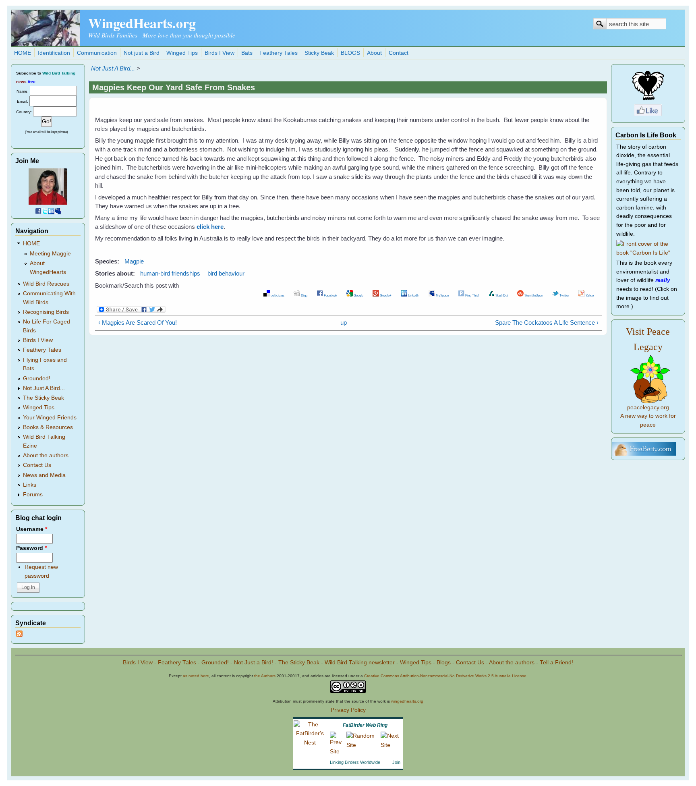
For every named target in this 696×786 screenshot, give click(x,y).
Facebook (330, 295)
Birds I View (219, 53)
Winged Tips (182, 53)
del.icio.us (277, 295)
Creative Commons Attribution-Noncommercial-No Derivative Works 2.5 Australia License (445, 676)
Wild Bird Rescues (46, 284)
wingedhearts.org (407, 701)
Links (29, 485)
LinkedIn (413, 295)
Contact (398, 53)
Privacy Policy (348, 710)
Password (31, 548)
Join (396, 762)
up (343, 322)
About (374, 53)
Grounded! (36, 378)
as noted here (196, 676)
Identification (54, 53)
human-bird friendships (170, 273)
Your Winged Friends (50, 418)
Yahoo (589, 295)
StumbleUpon (533, 295)
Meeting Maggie (50, 254)
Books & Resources (48, 427)
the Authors (265, 676)
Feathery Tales (278, 53)
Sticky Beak (319, 53)
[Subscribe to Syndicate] (19, 635)
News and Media (44, 475)
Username (31, 529)
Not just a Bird (142, 53)
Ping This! (471, 295)
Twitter (564, 295)
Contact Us (37, 465)
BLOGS (350, 53)
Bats (247, 53)
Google (358, 295)
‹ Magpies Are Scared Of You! (137, 322)
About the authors (45, 455)
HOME (22, 53)
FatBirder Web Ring (365, 725)
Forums (33, 495)
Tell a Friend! (556, 662)
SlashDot (501, 295)
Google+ (385, 295)
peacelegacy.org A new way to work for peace (648, 416)
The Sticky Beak (43, 398)
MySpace (442, 295)
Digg (303, 295)
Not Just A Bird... (113, 68)
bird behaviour (225, 273)
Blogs (444, 662)
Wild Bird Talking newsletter (360, 662)
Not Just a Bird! (253, 662)
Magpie (134, 261)
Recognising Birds (46, 312)
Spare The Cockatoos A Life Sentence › (547, 322)
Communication (97, 53)
